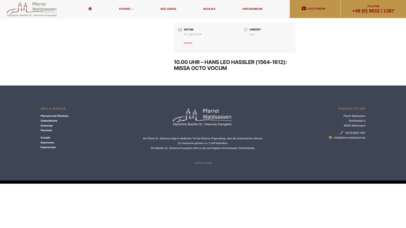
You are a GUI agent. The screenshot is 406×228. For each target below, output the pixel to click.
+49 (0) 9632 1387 (355, 133)
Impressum (47, 142)
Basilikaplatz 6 (357, 120)
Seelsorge (168, 9)
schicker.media (203, 163)
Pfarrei (124, 9)
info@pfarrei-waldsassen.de (349, 137)
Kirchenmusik (252, 9)
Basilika (209, 9)
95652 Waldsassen (354, 125)
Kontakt (45, 137)
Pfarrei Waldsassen (354, 116)
